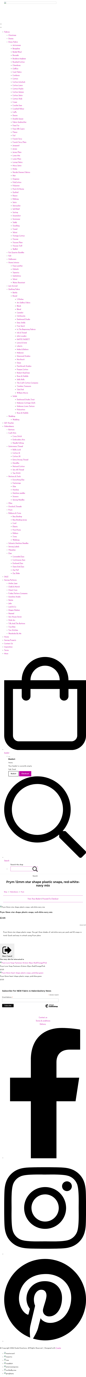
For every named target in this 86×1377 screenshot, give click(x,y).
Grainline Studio (14, 597)
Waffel (15, 249)
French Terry (17, 139)
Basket (13, 774)
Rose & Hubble (22, 376)
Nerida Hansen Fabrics (21, 172)
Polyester (16, 186)
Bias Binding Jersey (20, 520)
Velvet (15, 232)
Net (14, 176)
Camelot (20, 313)
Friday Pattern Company (17, 593)
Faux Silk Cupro (19, 129)
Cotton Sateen (18, 92)
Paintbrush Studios (24, 366)
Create (58, 1348)
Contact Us (8, 643)
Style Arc (11, 620)
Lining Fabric (18, 162)
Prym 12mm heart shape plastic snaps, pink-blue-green (21, 976)
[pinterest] (45, 1341)
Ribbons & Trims (14, 513)
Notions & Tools (14, 476)
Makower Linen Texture (26, 406)
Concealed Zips (18, 557)
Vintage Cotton (19, 236)
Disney (10, 38)
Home (6, 637)
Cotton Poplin (18, 89)
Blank (19, 306)
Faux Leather (18, 266)
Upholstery (17, 276)
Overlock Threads (15, 506)
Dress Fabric (13, 42)
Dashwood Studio (23, 319)
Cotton (15, 79)
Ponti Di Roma (18, 189)
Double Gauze (18, 119)
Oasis (19, 363)
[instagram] (45, 1253)
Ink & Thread (22, 333)
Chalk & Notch (14, 587)
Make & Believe (22, 349)
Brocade (16, 55)
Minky (15, 169)
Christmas (12, 35)
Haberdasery (9, 426)
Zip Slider (16, 573)
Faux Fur (16, 125)
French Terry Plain (19, 142)
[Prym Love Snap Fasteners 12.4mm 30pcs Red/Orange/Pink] (23, 963)
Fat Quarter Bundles (16, 252)
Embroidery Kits (19, 440)
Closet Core (12, 590)
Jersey (15, 149)
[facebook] (45, 1157)
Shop (5, 892)
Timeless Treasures (24, 386)
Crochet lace (17, 105)
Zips (10, 553)
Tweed (15, 229)
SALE (6, 577)
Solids (15, 396)
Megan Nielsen (14, 610)
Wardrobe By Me (14, 633)
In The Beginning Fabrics (26, 329)
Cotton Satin (18, 95)
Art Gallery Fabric (23, 303)
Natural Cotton (19, 466)
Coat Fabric (17, 72)
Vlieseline (12, 550)
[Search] (35, 868)
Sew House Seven (15, 617)
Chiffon (15, 69)
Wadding (11, 416)
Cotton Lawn (18, 85)
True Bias (11, 627)
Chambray (17, 65)
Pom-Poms (17, 530)
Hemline (16, 490)
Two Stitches (13, 630)
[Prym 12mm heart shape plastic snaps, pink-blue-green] (21, 973)
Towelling (16, 226)
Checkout (25, 774)
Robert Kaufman (23, 373)
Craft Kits (12, 433)
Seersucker (17, 206)
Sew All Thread (18, 470)
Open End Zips (18, 567)
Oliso (10, 503)
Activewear (17, 45)
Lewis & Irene (22, 343)
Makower (20, 353)
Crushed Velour (18, 109)
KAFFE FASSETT (23, 339)
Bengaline (16, 49)
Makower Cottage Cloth (26, 403)
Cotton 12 (16, 453)
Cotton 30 (16, 456)
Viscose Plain (18, 242)
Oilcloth (16, 269)
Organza (16, 179)
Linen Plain (17, 159)
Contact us (43, 1017)
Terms (6, 650)
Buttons (11, 430)
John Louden (21, 336)
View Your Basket (34, 899)
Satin (15, 202)
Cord (14, 523)
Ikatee (10, 600)
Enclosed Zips (18, 563)
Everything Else (18, 480)
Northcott (21, 359)
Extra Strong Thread (20, 460)
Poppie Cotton (22, 369)
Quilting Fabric (14, 289)
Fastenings (17, 483)
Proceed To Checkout (50, 899)
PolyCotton (17, 182)
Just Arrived (12, 286)
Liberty (19, 346)
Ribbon (15, 533)
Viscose (15, 239)
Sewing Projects (10, 640)
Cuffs (15, 112)
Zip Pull (16, 570)
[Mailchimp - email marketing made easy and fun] (51, 1007)
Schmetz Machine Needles (18, 543)
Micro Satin (17, 165)
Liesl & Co (12, 607)
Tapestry (16, 272)
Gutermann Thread (15, 446)
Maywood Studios (23, 356)
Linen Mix (16, 155)
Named (11, 613)
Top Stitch (16, 473)
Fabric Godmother (19, 122)
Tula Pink (20, 389)
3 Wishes (20, 299)
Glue (14, 486)
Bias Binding (17, 516)
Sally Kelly (21, 379)
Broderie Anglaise (19, 59)
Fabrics (7, 32)
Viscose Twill (17, 246)
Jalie (10, 603)
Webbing (16, 540)
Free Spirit (21, 326)
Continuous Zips (19, 560)
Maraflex (16, 463)
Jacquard (16, 145)
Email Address (7, 997)
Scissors (15, 496)
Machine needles (19, 493)
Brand (15, 296)
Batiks (15, 292)
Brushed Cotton (19, 62)
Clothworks (21, 316)
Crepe (15, 102)
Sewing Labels (13, 546)
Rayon (15, 196)
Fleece (15, 132)
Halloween (12, 259)
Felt (9, 256)
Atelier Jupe (12, 583)
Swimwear (16, 219)
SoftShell (16, 209)
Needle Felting (18, 443)
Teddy (15, 222)
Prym (10, 510)
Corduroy (16, 75)
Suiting (15, 212)
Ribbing (16, 199)
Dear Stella (21, 323)
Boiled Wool (17, 52)
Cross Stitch (17, 436)
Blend (19, 309)
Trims (15, 536)
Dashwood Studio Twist (26, 399)
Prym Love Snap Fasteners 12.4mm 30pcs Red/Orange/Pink (22, 966)
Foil (14, 135)
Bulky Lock (17, 450)
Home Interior (13, 262)
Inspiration (8, 647)
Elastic (15, 526)
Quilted (15, 192)
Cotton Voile (17, 99)
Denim (15, 115)
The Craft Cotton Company (27, 383)
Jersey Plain (17, 152)
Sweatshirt (17, 216)
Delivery (43, 1024)
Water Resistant (19, 282)
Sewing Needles (18, 500)
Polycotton (21, 409)
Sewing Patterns (10, 580)
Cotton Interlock (19, 82)
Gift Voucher (9, 423)
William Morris (22, 393)
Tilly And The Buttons (16, 623)
